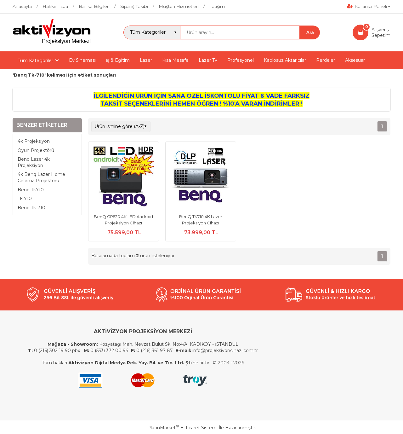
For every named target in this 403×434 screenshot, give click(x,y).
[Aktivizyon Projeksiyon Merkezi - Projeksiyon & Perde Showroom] (52, 43)
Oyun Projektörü (36, 150)
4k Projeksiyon (34, 141)
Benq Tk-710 (31, 208)
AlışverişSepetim (381, 32)
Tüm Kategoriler (35, 60)
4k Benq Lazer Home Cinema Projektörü (41, 177)
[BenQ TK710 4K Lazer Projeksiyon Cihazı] (200, 178)
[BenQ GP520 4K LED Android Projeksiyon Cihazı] (123, 178)
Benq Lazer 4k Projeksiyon (34, 162)
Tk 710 (25, 198)
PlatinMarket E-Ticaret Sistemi (182, 428)
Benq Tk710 (31, 190)
